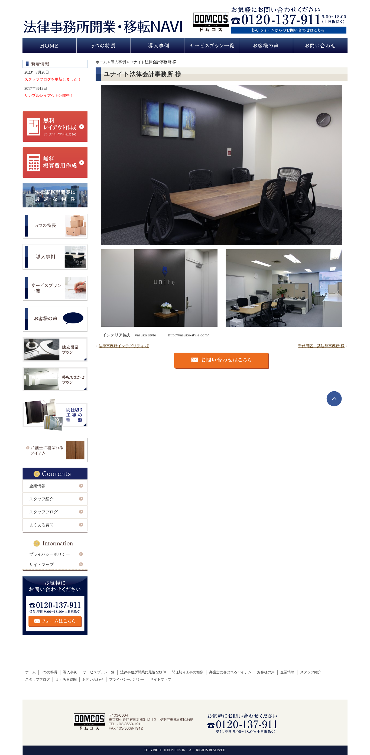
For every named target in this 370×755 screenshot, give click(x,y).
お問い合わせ (92, 679)
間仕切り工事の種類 (187, 672)
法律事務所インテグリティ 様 (124, 346)
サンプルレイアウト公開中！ (49, 95)
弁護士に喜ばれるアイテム (230, 672)
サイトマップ (41, 564)
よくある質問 (41, 525)
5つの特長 (49, 672)
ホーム (101, 62)
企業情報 (37, 486)
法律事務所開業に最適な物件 (143, 672)
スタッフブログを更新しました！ (52, 79)
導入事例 (118, 62)
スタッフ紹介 (41, 499)
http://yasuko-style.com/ (188, 335)
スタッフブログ (43, 512)
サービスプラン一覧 (99, 672)
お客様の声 (266, 672)
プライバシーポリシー (49, 554)
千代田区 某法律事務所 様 (321, 346)
